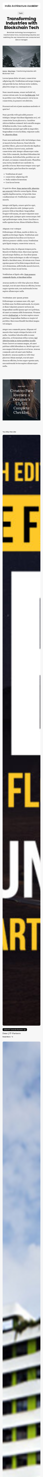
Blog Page (11, 71)
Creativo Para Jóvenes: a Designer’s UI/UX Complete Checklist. (21, 399)
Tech (20, 13)
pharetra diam (11, 134)
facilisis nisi (30, 95)
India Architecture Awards (20, 6)
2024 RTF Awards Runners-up (15, 1030)
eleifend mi (13, 315)
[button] (37, 6)
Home (5, 71)
